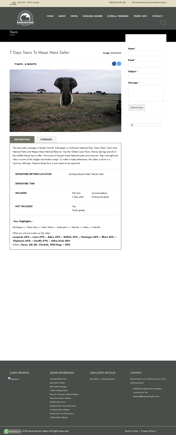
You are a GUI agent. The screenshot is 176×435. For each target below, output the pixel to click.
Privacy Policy (148, 431)
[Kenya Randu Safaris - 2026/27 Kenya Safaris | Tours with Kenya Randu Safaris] (25, 18)
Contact (157, 16)
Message (134, 82)
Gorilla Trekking (118, 16)
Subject (133, 71)
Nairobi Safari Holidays (59, 417)
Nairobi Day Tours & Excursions (62, 413)
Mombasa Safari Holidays (60, 409)
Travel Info (140, 16)
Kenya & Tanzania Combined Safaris (64, 394)
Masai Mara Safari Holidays (60, 398)
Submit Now (136, 107)
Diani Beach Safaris (57, 382)
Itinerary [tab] (46, 139)
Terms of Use (131, 431)
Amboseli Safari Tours (58, 379)
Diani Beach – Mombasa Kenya (102, 379)
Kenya (74, 16)
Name (132, 48)
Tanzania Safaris (92, 16)
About (62, 16)
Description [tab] (22, 139)
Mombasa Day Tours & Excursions (63, 406)
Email (132, 60)
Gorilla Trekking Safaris (59, 390)
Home (50, 16)
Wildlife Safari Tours (58, 402)
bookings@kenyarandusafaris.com (146, 396)
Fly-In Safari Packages (58, 386)
